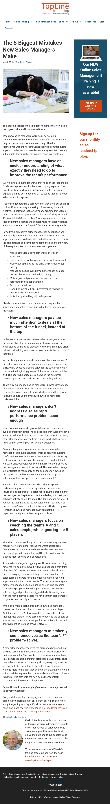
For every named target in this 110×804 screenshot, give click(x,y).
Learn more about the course (91, 106)
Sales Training (21, 21)
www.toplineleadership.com (40, 760)
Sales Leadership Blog (16, 717)
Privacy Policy (57, 777)
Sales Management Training (50, 21)
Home (8, 21)
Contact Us (43, 777)
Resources (90, 21)
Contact (9, 28)
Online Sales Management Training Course (21, 774)
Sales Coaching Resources (16, 777)
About (75, 21)
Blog (102, 21)
